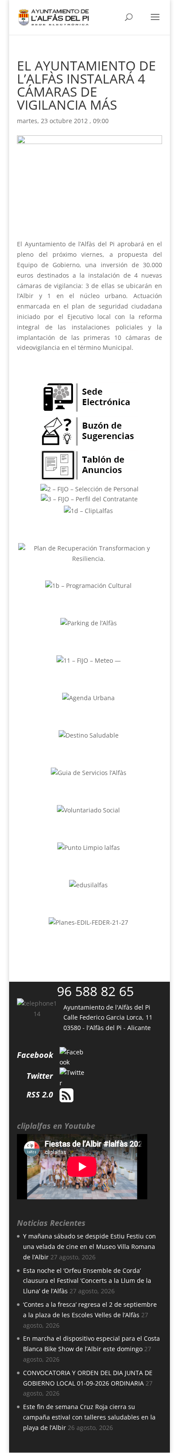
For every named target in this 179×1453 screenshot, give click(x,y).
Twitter (40, 1075)
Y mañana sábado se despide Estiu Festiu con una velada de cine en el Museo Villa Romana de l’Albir (89, 1246)
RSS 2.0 (40, 1094)
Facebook (35, 1055)
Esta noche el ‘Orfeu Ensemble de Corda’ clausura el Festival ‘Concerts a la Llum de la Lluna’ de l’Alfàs (87, 1280)
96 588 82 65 (95, 991)
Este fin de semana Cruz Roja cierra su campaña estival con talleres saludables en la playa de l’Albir (89, 1417)
